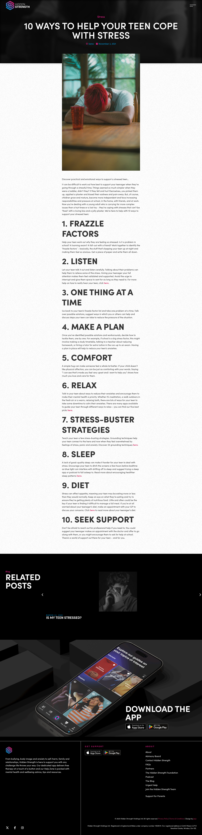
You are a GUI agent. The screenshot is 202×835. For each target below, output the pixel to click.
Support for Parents (155, 796)
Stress (101, 16)
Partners (150, 768)
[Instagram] (22, 828)
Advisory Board (153, 756)
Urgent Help (152, 785)
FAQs (148, 764)
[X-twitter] (7, 828)
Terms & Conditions (177, 819)
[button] (42, 594)
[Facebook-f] (15, 828)
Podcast (150, 776)
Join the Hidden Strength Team (161, 789)
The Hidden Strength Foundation (162, 772)
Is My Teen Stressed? (64, 617)
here (106, 282)
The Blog (150, 780)
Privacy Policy (163, 819)
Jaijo (195, 819)
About (148, 752)
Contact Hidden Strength (158, 760)
